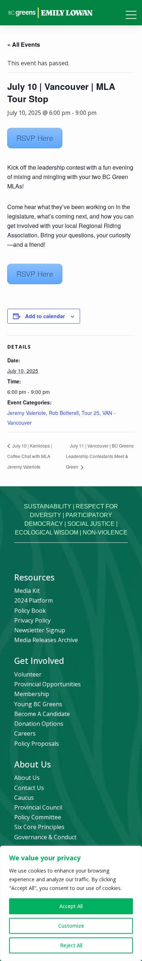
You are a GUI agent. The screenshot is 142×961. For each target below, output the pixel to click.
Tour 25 (90, 412)
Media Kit (27, 591)
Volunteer (28, 674)
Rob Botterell (64, 412)
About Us (27, 778)
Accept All (71, 906)
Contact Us (29, 788)
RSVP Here (34, 138)
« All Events (23, 44)
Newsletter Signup (39, 630)
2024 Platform (33, 600)
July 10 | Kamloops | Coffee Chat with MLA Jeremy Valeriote (29, 456)
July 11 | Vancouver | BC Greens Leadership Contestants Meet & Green (100, 456)
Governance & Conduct (45, 837)
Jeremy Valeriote (26, 412)
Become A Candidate (42, 714)
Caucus (24, 798)
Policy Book (30, 611)
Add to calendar (45, 316)
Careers (25, 733)
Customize (71, 925)
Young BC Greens (38, 704)
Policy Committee (37, 817)
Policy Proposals (36, 744)
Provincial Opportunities (47, 684)
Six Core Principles (39, 827)
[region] (71, 903)
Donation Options (38, 724)
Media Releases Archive (46, 640)
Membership (31, 694)
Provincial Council (38, 807)
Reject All (71, 945)
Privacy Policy (32, 620)
